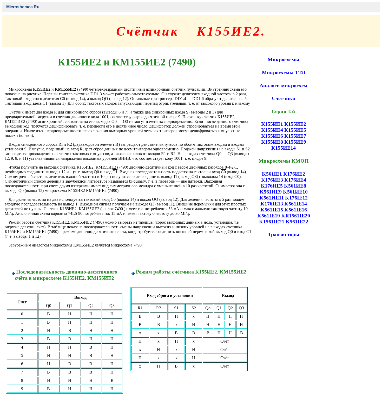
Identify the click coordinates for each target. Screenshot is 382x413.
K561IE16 (295, 209)
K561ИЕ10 (295, 192)
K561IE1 (272, 174)
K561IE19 (268, 215)
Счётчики (283, 98)
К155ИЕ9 (295, 142)
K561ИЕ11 (271, 198)
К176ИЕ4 (295, 180)
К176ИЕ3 (272, 180)
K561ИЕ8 (295, 186)
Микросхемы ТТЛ (283, 72)
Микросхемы (283, 59)
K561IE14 (295, 203)
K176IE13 (271, 203)
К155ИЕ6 (272, 136)
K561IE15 (271, 209)
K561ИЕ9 (271, 192)
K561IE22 (297, 221)
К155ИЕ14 (283, 148)
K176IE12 (296, 198)
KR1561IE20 (295, 215)
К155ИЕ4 (272, 130)
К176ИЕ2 (294, 174)
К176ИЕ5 (272, 186)
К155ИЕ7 (295, 136)
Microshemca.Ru (22, 7)
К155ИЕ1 (272, 124)
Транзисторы (283, 234)
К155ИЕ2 (295, 124)
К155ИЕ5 (295, 130)
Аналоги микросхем (283, 85)
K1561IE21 (271, 221)
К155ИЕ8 (272, 142)
